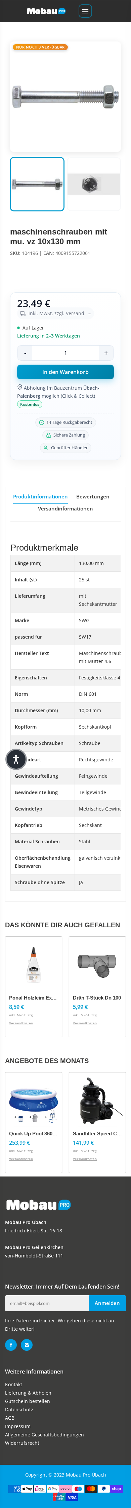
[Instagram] (27, 1345)
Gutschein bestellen (27, 1401)
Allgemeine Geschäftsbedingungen (44, 1434)
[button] (16, 759)
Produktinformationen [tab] (40, 496)
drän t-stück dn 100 (97, 998)
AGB (9, 1418)
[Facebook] (11, 1345)
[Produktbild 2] (94, 184)
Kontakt (13, 1384)
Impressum (18, 1426)
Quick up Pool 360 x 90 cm (41, 1133)
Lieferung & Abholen (28, 1393)
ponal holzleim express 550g (43, 998)
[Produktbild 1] (37, 184)
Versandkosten (21, 1023)
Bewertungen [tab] (93, 496)
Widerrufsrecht (22, 1443)
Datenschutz (19, 1409)
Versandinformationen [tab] (65, 508)
